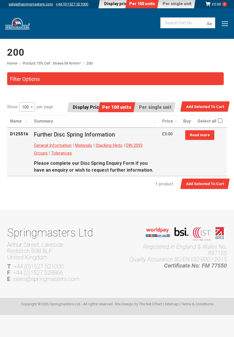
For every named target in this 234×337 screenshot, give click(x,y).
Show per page (30, 107)
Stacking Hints (109, 145)
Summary (43, 121)
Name (16, 121)
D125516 (19, 134)
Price (167, 121)
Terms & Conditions (197, 304)
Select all (206, 121)
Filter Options (25, 79)
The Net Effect (150, 304)
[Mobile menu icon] (225, 24)
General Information (53, 145)
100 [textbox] (25, 107)
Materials (83, 145)
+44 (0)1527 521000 (72, 4)
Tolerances (61, 153)
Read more (200, 135)
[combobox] (27, 107)
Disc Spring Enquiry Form (107, 163)
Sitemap (172, 304)
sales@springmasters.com (31, 4)
